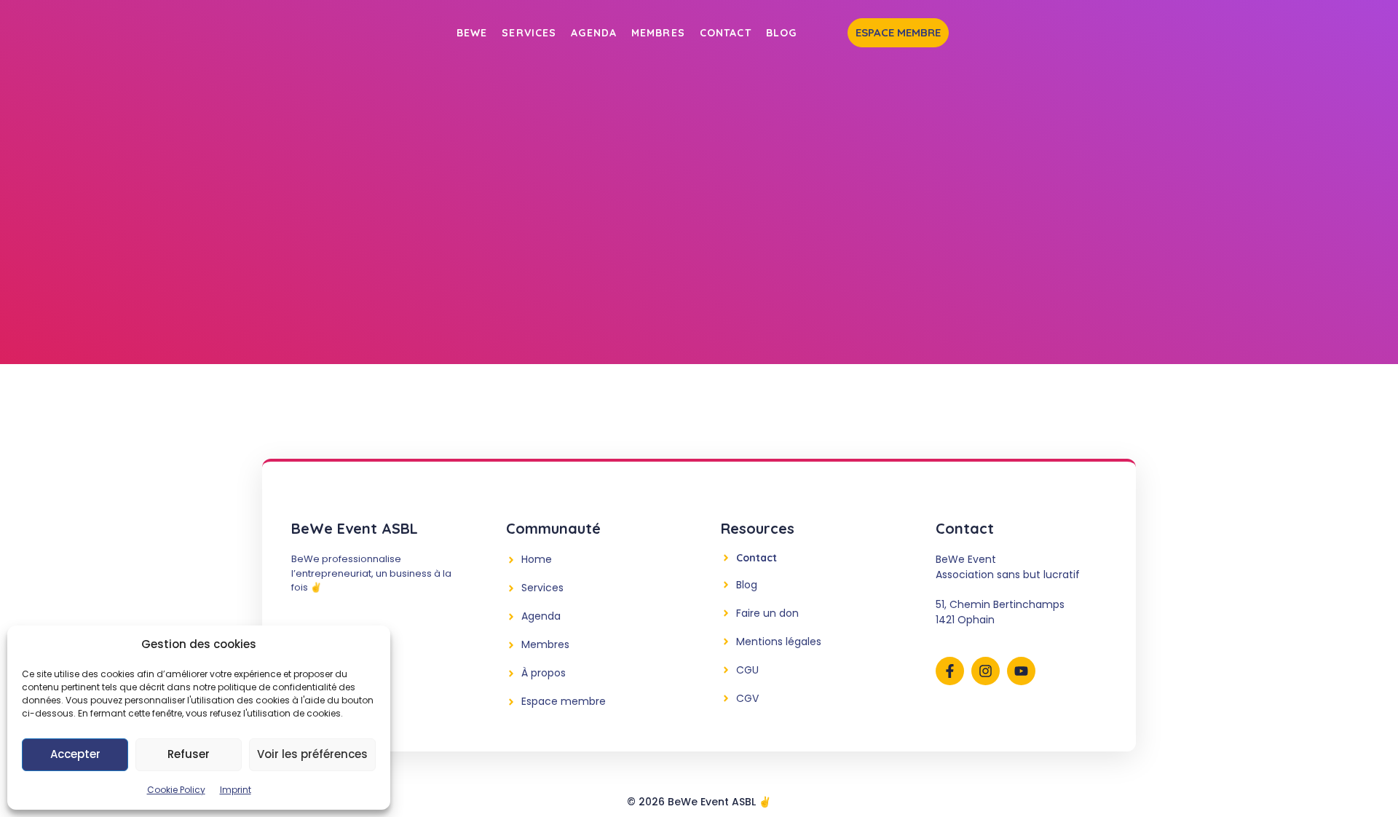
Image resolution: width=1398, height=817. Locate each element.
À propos (543, 673)
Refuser (188, 754)
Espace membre (898, 32)
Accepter (75, 754)
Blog (781, 32)
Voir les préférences (312, 754)
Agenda (594, 32)
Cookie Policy (176, 790)
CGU (747, 670)
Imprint (235, 790)
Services (529, 32)
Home (536, 559)
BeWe (472, 32)
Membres (658, 32)
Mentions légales (778, 641)
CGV (747, 698)
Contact (725, 32)
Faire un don (767, 613)
